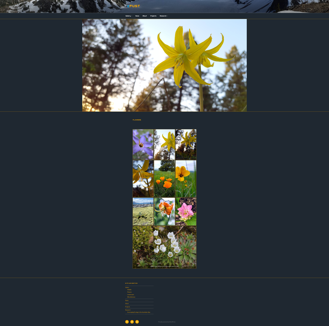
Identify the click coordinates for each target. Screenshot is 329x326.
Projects (153, 16)
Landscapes (130, 294)
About (145, 16)
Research (163, 16)
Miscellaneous (131, 297)
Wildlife (129, 289)
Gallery (128, 16)
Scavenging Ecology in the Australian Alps (138, 312)
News (137, 16)
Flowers (129, 292)
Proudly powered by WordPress (166, 322)
